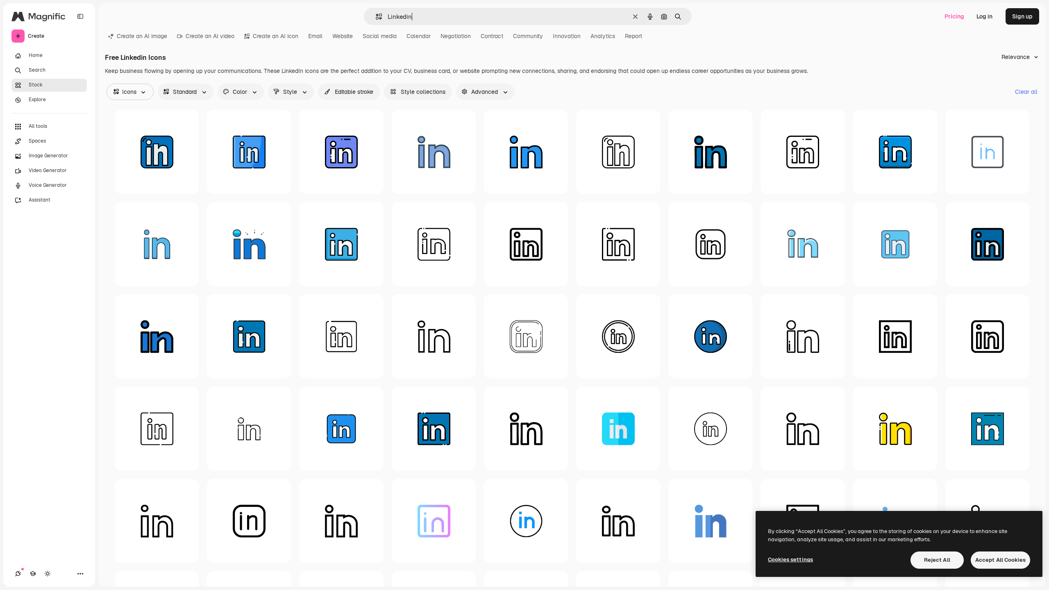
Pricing (954, 16)
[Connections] (18, 573)
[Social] (987, 152)
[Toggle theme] (47, 573)
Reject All (937, 559)
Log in (984, 16)
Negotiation (455, 36)
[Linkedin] (157, 152)
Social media (380, 36)
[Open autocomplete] (375, 17)
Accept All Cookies (1000, 559)
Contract (492, 36)
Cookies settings (790, 559)
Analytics (602, 36)
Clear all (1026, 91)
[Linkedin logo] (249, 152)
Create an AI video (210, 36)
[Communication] (341, 336)
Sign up (1022, 16)
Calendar (418, 36)
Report (633, 36)
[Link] (249, 336)
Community (528, 36)
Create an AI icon (275, 36)
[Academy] (32, 573)
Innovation (567, 36)
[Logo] (803, 244)
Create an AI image (142, 36)
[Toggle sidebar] (80, 16)
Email (315, 36)
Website (342, 36)
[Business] (710, 244)
